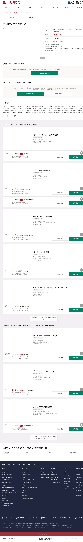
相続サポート (67, 483)
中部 (14, 464)
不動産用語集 (67, 481)
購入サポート (5, 495)
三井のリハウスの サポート (68, 472)
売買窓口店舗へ (59, 93)
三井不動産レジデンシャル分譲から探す (11, 492)
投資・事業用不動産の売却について (30, 487)
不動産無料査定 (26, 474)
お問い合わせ (45, 73)
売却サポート (25, 490)
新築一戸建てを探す (6, 482)
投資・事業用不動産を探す (8, 487)
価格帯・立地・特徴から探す (8, 490)
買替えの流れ (5, 500)
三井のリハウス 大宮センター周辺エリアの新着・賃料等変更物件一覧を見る (44, 437)
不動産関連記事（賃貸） (56, 482)
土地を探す (4, 485)
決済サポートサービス (69, 489)
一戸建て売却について (27, 482)
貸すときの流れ (54, 477)
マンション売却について (28, 479)
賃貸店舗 (31, 17)
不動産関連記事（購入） (7, 503)
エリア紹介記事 (5, 505)
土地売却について (26, 485)
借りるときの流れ (45, 474)
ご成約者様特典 (67, 476)
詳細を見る (60, 157)
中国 (29, 464)
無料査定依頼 (54, 474)
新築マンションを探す (7, 477)
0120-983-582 (57, 35)
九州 (34, 464)
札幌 (19, 464)
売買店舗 (12, 17)
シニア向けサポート (69, 486)
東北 (24, 464)
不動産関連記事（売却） (28, 498)
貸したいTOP (54, 472)
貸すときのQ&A (54, 479)
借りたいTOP (44, 472)
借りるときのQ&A (45, 477)
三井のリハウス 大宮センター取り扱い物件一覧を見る (44, 318)
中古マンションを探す (7, 474)
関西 (9, 464)
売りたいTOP (25, 472)
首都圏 (3, 464)
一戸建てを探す (5, 479)
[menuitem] (9, 7)
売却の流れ (25, 492)
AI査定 (23, 477)
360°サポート (67, 478)
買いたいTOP (5, 472)
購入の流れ (4, 498)
